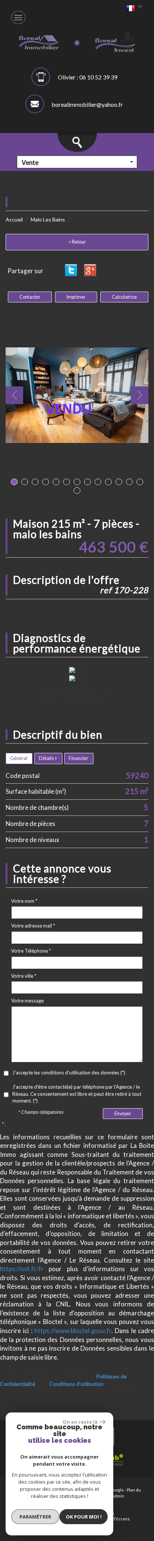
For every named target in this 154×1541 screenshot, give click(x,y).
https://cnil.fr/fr (22, 1269)
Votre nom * (24, 901)
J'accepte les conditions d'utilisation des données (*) (68, 1073)
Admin (118, 1495)
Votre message (27, 1001)
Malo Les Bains (48, 219)
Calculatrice (124, 297)
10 (108, 482)
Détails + (48, 758)
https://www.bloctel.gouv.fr (72, 1331)
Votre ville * (23, 976)
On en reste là (80, 1421)
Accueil (14, 219)
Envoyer (122, 1113)
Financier (78, 758)
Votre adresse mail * (33, 926)
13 (139, 482)
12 (129, 482)
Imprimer (76, 297)
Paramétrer (35, 1516)
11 (119, 482)
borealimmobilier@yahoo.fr (87, 104)
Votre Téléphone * (31, 951)
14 (77, 490)
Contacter (29, 297)
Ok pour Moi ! (84, 1516)
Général (18, 758)
